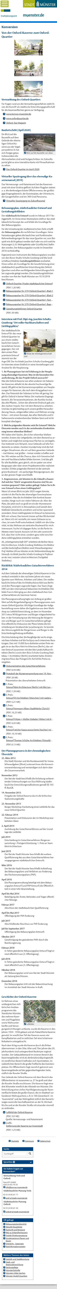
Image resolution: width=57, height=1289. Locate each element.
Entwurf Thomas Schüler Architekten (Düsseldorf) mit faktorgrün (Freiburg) (29, 740)
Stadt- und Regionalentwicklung (14, 1263)
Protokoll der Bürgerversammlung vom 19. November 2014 (29, 673)
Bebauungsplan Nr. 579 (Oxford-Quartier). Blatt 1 (29, 291)
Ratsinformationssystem (15, 1246)
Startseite (15, 1141)
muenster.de (33, 15)
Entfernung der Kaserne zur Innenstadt (24, 1126)
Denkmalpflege (12, 1267)
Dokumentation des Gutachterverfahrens (25, 666)
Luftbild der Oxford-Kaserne (19, 1112)
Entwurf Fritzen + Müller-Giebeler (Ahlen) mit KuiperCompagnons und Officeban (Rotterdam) (29, 719)
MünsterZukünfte (13, 1270)
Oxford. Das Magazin (16, 123)
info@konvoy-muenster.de (16, 1187)
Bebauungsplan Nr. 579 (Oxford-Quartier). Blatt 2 (29, 295)
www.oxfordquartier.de (17, 118)
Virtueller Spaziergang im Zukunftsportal (25, 201)
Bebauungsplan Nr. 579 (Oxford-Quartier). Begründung (29, 304)
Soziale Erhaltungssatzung (16, 1235)
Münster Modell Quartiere (16, 1276)
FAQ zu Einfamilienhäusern (17, 1233)
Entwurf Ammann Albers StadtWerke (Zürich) (28, 708)
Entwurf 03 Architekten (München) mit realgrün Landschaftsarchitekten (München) (29, 698)
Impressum (29, 1141)
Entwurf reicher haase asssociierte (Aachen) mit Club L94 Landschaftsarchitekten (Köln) (29, 729)
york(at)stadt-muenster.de (16, 1198)
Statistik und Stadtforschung (17, 1259)
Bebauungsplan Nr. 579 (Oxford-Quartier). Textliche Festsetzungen (29, 300)
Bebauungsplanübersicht (16, 1224)
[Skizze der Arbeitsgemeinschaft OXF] (39, 350)
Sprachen (7, 1162)
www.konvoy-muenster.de (18, 114)
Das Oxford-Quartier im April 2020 (22, 169)
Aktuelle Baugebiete (14, 1227)
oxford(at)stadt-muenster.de (17, 1212)
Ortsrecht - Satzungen (15, 1244)
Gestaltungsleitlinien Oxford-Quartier (24, 308)
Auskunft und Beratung (15, 1230)
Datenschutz (45, 1141)
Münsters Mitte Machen (15, 1273)
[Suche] (30, 1154)
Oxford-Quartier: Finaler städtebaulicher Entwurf (29, 283)
